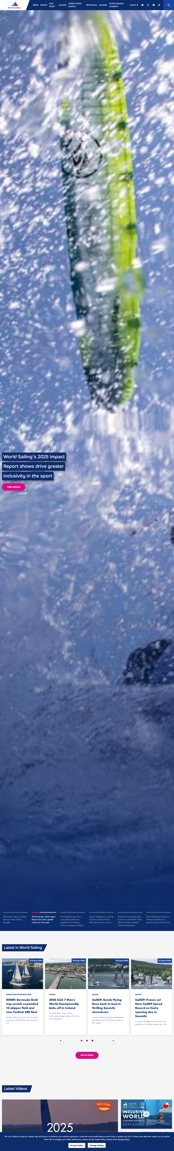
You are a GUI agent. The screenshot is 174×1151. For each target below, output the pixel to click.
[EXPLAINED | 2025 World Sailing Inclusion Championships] (146, 1114)
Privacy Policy (123, 1139)
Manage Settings (97, 1145)
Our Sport (52, 5)
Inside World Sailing (75, 5)
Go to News (87, 1055)
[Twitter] (142, 5)
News (35, 5)
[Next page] (113, 1040)
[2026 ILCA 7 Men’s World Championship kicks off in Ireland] (65, 996)
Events (43, 5)
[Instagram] (148, 5)
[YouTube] (154, 5)
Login (133, 5)
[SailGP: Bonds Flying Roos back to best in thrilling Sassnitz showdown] (108, 996)
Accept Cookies (76, 1145)
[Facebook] (137, 5)
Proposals (91, 5)
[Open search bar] (169, 5)
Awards (103, 5)
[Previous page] (60, 1040)
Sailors (62, 5)
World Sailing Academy (116, 5)
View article (13, 487)
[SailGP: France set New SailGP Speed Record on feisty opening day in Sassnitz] (151, 996)
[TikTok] (159, 5)
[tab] (81, 1041)
